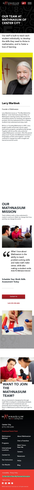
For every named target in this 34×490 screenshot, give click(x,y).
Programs (5, 443)
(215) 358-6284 (8, 427)
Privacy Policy (14, 472)
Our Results (6, 465)
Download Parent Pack (10, 431)
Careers (20, 452)
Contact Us (13, 296)
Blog (18, 465)
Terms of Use (6, 480)
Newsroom (21, 456)
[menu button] (24, 3)
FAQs (19, 460)
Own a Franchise (23, 441)
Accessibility (5, 472)
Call (14, 303)
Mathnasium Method (6, 437)
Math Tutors (21, 446)
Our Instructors (7, 460)
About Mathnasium (24, 436)
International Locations (6, 449)
